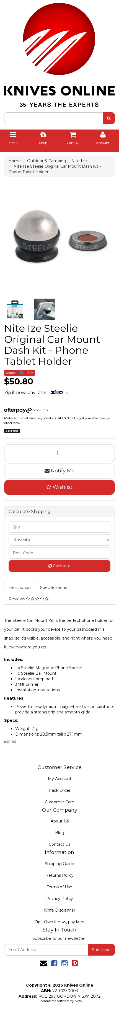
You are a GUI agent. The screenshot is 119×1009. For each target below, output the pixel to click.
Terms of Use (59, 886)
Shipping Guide (59, 863)
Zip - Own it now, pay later (59, 921)
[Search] (109, 118)
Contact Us (59, 844)
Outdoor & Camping (46, 160)
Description (20, 587)
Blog (59, 832)
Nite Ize (79, 160)
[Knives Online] (59, 53)
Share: (11, 373)
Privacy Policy (59, 898)
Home (14, 160)
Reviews (17, 598)
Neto (78, 1001)
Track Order (59, 790)
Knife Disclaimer (59, 910)
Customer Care (59, 802)
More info (40, 410)
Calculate (61, 565)
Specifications (53, 587)
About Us (60, 821)
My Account (59, 778)
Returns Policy (59, 875)
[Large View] (15, 309)
